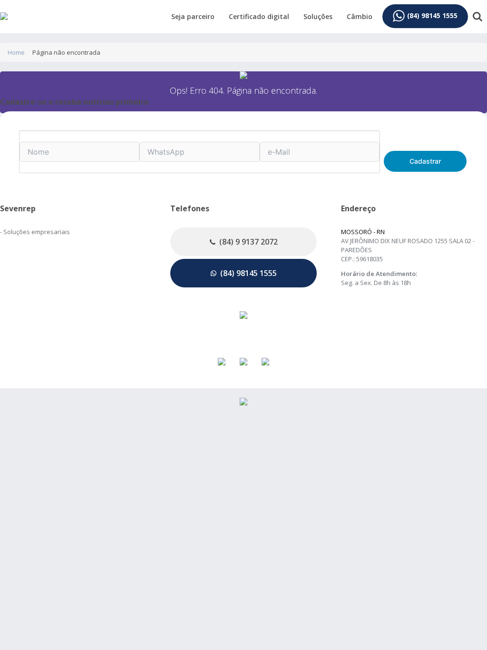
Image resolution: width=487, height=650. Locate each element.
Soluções (317, 16)
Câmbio (359, 16)
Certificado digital (259, 16)
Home (16, 52)
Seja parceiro (192, 16)
